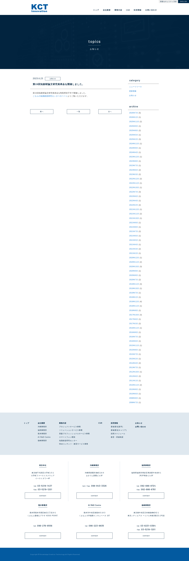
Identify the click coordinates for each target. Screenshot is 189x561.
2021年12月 (134, 209)
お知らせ (132, 95)
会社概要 (41, 423)
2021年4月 (133, 244)
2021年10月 (134, 218)
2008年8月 (133, 398)
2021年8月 (133, 227)
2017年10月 (134, 315)
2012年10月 (134, 372)
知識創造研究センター (68, 441)
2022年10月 (134, 187)
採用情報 (114, 423)
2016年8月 (133, 332)
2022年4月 (133, 201)
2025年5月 (133, 135)
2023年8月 (133, 161)
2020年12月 (134, 258)
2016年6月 (133, 341)
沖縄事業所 (42, 427)
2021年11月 (134, 214)
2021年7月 (133, 231)
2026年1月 (133, 117)
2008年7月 (133, 402)
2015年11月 (134, 345)
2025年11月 (134, 122)
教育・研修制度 (117, 437)
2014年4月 (133, 363)
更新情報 (132, 91)
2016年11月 (134, 328)
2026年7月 (133, 113)
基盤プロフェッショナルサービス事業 (74, 434)
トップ (26, 423)
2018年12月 (134, 302)
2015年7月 (133, 354)
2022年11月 (134, 183)
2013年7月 (133, 367)
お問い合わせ (140, 427)
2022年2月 (133, 205)
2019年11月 (134, 284)
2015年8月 (133, 350)
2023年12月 (134, 157)
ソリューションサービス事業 (71, 430)
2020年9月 (133, 271)
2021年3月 (133, 249)
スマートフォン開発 (67, 437)
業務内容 (62, 423)
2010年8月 (133, 389)
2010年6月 (133, 394)
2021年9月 (133, 223)
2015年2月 (133, 359)
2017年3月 (133, 324)
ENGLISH (183, 1)
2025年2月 (133, 139)
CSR (100, 423)
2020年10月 (134, 266)
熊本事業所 (42, 434)
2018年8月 (133, 310)
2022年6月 (133, 196)
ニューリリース (135, 87)
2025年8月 (133, 130)
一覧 (78, 112)
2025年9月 (133, 126)
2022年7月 (133, 192)
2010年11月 (134, 385)
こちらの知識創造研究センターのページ (50, 96)
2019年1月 (133, 297)
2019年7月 (133, 293)
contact (42, 496)
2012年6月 (133, 376)
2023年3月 (133, 174)
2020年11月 (134, 262)
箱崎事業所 (42, 441)
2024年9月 (133, 148)
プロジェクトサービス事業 (70, 427)
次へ (110, 112)
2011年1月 (133, 381)
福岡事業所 (42, 430)
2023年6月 (133, 170)
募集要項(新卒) (117, 427)
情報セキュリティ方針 (168, 1)
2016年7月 (133, 337)
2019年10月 (134, 288)
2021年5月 (133, 240)
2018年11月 (134, 306)
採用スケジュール (118, 434)
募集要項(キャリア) (119, 430)
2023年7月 (133, 165)
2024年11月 (134, 144)
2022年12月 (134, 179)
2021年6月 (133, 236)
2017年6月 (133, 319)
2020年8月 (133, 275)
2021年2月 (133, 253)
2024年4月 (133, 152)
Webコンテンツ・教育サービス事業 (73, 444)
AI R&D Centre (44, 437)
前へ (42, 112)
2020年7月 (133, 280)
